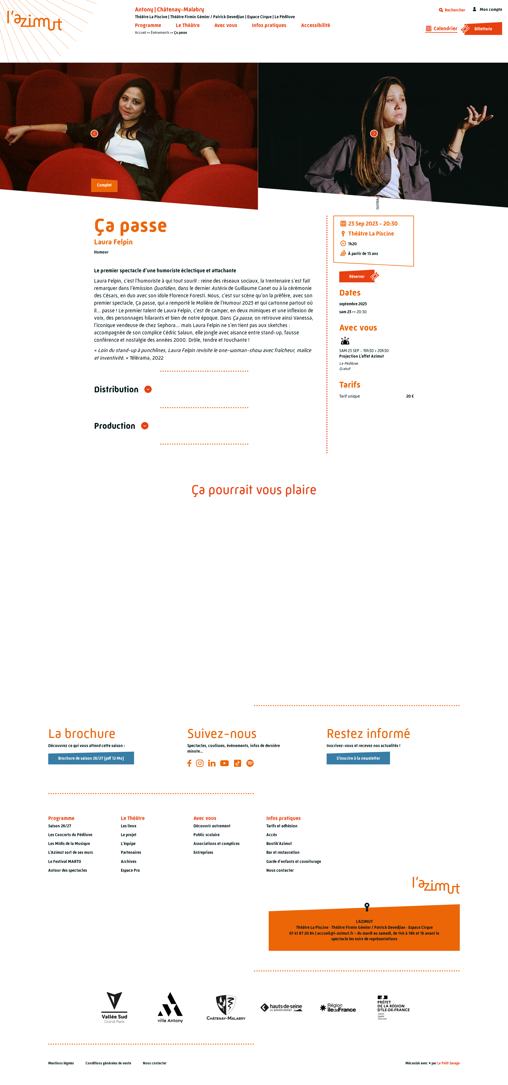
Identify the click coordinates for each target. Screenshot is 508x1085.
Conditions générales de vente (108, 1063)
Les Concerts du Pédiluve (70, 834)
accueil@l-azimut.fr (335, 933)
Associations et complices (216, 843)
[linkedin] (212, 763)
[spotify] (250, 763)
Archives (128, 861)
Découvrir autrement (211, 826)
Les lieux (128, 826)
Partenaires (131, 852)
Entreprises (203, 852)
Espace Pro (130, 870)
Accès (271, 834)
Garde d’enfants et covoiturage (293, 861)
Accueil (140, 33)
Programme (148, 25)
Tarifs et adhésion (282, 826)
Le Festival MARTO (64, 861)
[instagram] (200, 763)
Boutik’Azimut (279, 843)
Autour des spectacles (67, 870)
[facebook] (190, 763)
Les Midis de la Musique (69, 843)
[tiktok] (238, 763)
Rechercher (454, 10)
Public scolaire (206, 834)
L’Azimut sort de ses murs (70, 852)
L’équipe (128, 843)
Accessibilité (315, 25)
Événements (160, 33)
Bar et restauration (283, 852)
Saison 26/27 (59, 826)
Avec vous (225, 25)
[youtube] (225, 763)
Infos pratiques (269, 25)
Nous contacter (280, 870)
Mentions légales (61, 1063)
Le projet (128, 834)
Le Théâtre (188, 25)
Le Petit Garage (448, 1063)
